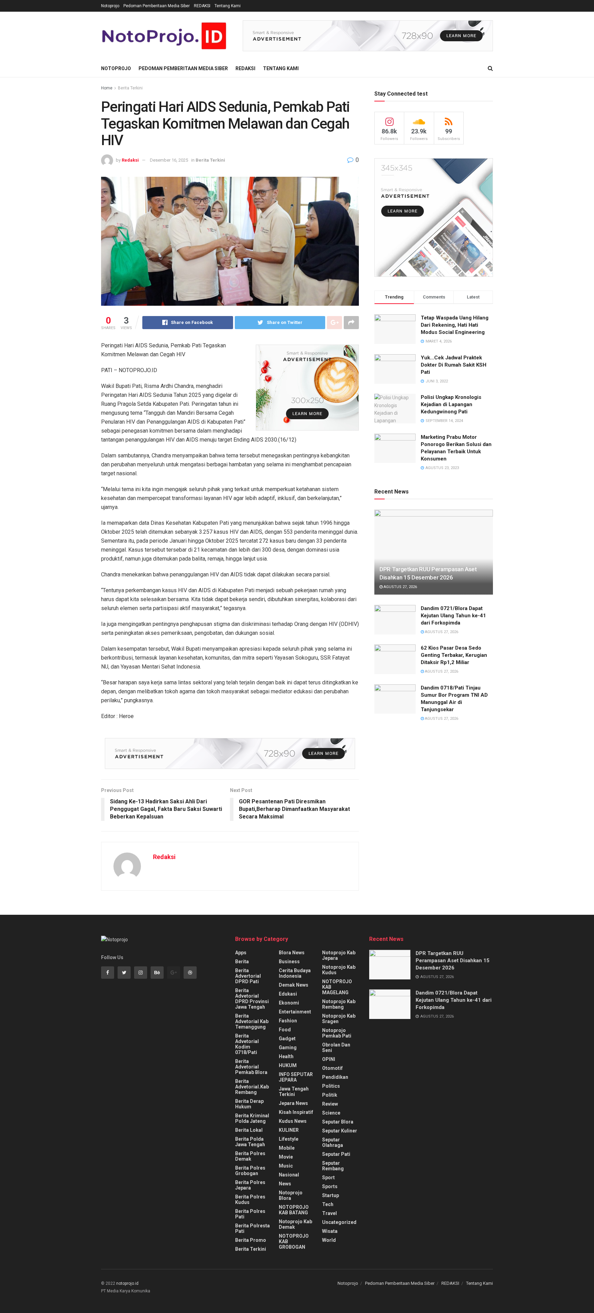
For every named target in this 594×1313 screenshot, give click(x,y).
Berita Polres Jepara (250, 1185)
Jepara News (293, 1103)
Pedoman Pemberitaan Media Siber (156, 5)
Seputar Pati (336, 1154)
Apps (240, 952)
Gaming (288, 1047)
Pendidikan (335, 1077)
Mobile (287, 1148)
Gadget (287, 1038)
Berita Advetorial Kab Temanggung (251, 1021)
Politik (329, 1095)
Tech (327, 1204)
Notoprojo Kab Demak (295, 1224)
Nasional (289, 1175)
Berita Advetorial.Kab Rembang (252, 1086)
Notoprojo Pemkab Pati (336, 1033)
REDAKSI (202, 5)
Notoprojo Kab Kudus (338, 969)
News (285, 1183)
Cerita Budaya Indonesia (295, 973)
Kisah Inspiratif (296, 1112)
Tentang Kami (227, 5)
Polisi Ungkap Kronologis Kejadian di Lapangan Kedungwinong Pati (451, 404)
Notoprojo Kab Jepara (338, 955)
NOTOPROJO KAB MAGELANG (337, 987)
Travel (329, 1213)
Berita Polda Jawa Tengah (250, 1141)
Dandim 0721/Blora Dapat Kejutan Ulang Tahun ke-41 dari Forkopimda (453, 615)
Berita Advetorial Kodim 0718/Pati (247, 1044)
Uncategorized (339, 1222)
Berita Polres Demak (250, 1156)
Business (289, 961)
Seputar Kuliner (339, 1130)
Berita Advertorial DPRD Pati (248, 976)
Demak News (293, 985)
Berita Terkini (130, 88)
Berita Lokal (249, 1130)
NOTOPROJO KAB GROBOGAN (294, 1241)
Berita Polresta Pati (252, 1228)
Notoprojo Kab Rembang (338, 1004)
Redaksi (130, 160)
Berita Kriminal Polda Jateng (252, 1118)
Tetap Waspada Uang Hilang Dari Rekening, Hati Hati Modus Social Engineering (454, 325)
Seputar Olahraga (332, 1142)
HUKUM (288, 1065)
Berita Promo (250, 1240)
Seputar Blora (337, 1122)
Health (286, 1056)
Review (330, 1104)
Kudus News (293, 1121)
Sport (328, 1177)
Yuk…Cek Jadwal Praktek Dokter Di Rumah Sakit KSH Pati (453, 365)
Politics (331, 1086)
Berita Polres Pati (250, 1213)
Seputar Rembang (333, 1165)
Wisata (330, 1231)
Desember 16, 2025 (169, 160)
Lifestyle (288, 1139)
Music (286, 1166)
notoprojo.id (127, 1283)
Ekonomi (289, 1003)
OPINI (328, 1059)
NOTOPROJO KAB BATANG (294, 1209)
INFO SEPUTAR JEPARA (296, 1077)
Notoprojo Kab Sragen (338, 1018)
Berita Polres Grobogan (250, 1170)
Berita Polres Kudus (250, 1199)
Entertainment (295, 1011)
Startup (330, 1195)
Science (331, 1113)
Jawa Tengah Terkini (294, 1091)
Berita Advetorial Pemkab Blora (251, 1067)
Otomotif (332, 1068)
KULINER (289, 1130)
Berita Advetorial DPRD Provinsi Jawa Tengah (252, 999)
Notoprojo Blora (290, 1195)
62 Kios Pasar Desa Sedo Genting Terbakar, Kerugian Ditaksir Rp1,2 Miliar (454, 655)
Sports (330, 1186)
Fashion (288, 1020)
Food (285, 1029)
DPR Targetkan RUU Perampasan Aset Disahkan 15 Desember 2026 (453, 960)
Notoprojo (110, 5)
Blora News (292, 952)
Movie (286, 1157)
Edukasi (288, 994)
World (329, 1240)
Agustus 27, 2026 (400, 587)
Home (106, 88)
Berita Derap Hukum (249, 1103)
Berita (242, 961)
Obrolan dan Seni (336, 1047)
